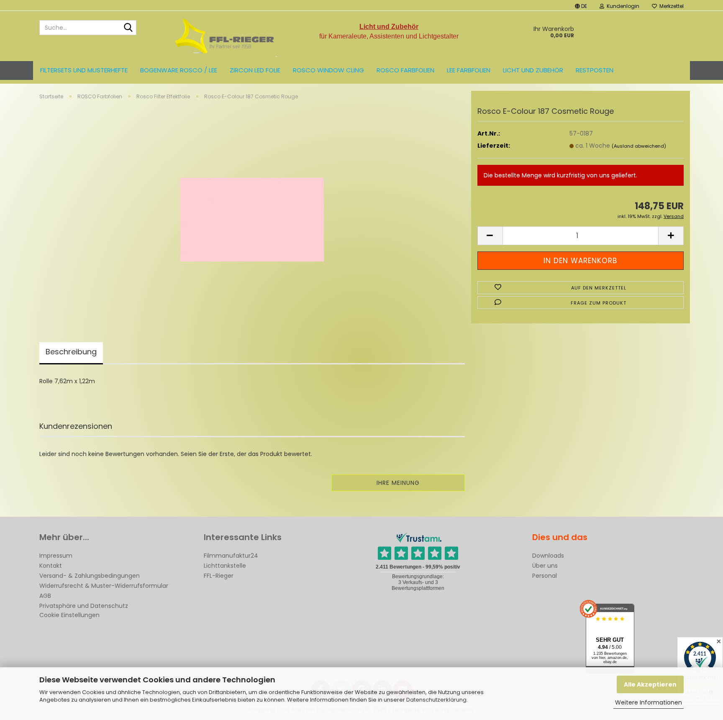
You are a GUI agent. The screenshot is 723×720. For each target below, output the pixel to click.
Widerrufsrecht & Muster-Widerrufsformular (103, 586)
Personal (544, 575)
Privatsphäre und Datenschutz (83, 606)
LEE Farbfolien (468, 70)
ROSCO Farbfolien (405, 70)
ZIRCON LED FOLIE (255, 70)
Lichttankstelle (225, 565)
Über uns (545, 565)
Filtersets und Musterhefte (84, 70)
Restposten (594, 70)
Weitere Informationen (648, 702)
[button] (581, 5)
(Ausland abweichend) (639, 146)
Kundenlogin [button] (621, 6)
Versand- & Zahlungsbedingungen (89, 575)
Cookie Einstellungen (69, 615)
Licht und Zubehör (533, 70)
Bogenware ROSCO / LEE (178, 70)
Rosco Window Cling (328, 70)
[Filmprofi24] (225, 36)
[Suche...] (128, 28)
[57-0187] (252, 211)
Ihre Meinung (398, 483)
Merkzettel (670, 6)
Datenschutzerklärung (436, 700)
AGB (45, 596)
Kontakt (50, 565)
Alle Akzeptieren (650, 684)
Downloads (548, 555)
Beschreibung (71, 351)
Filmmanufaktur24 (231, 555)
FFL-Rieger (218, 575)
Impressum (55, 555)
